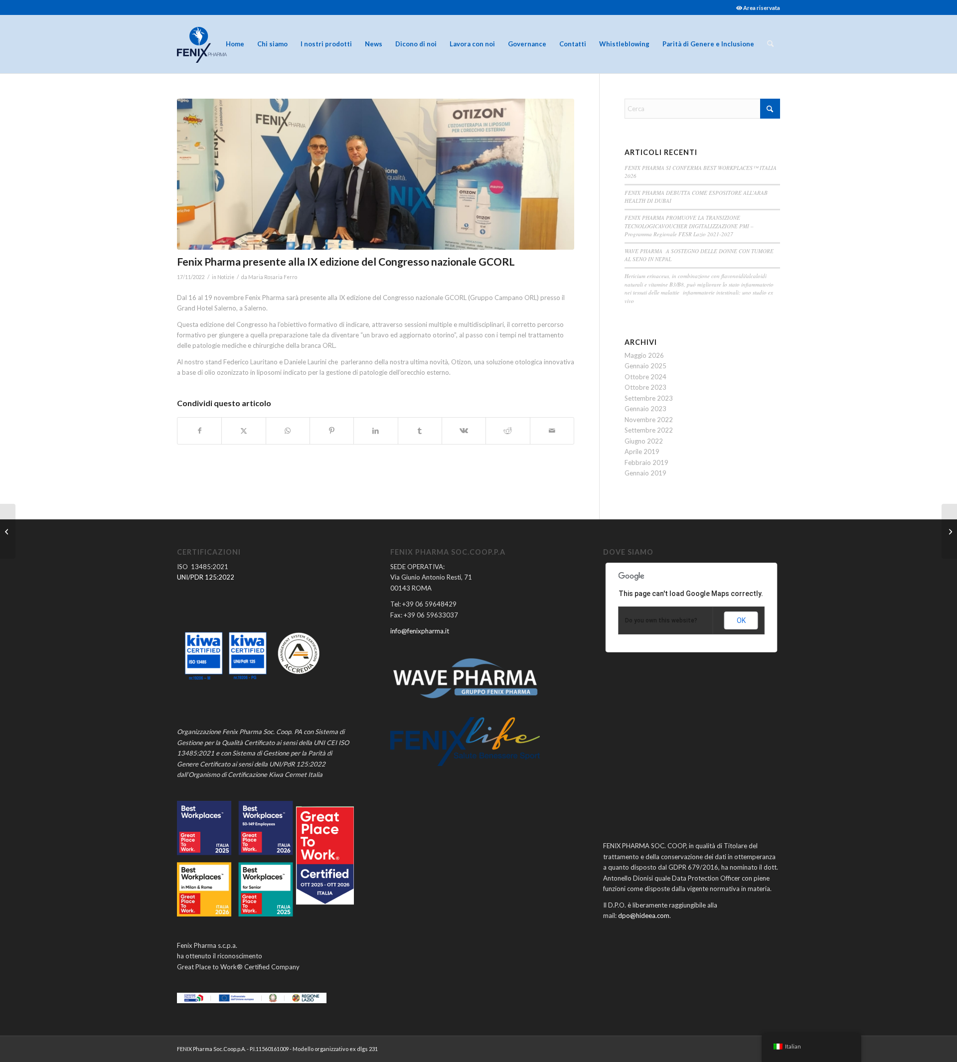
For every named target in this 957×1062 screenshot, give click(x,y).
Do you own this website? (661, 620)
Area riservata (761, 7)
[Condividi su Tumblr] (420, 431)
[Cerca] (770, 43)
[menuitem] (755, 7)
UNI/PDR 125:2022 (205, 577)
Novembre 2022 (649, 420)
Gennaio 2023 (645, 409)
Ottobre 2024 (645, 377)
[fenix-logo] (202, 43)
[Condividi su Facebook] (199, 431)
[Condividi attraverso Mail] (552, 431)
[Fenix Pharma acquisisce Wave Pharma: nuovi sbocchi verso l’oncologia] (949, 531)
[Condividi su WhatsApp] (288, 431)
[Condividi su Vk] (463, 431)
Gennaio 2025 (645, 366)
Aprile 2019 (642, 451)
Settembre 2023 (649, 398)
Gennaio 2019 (645, 473)
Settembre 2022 (649, 430)
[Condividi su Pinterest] (331, 431)
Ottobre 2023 (645, 387)
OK (741, 620)
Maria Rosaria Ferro (272, 277)
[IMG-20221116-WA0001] (375, 174)
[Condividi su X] (243, 431)
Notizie (225, 277)
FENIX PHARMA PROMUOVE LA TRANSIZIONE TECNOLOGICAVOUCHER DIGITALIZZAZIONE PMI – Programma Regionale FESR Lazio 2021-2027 (689, 226)
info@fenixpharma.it (419, 631)
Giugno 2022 (644, 441)
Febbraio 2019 (646, 462)
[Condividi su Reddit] (507, 431)
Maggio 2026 (644, 355)
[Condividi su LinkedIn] (375, 431)
